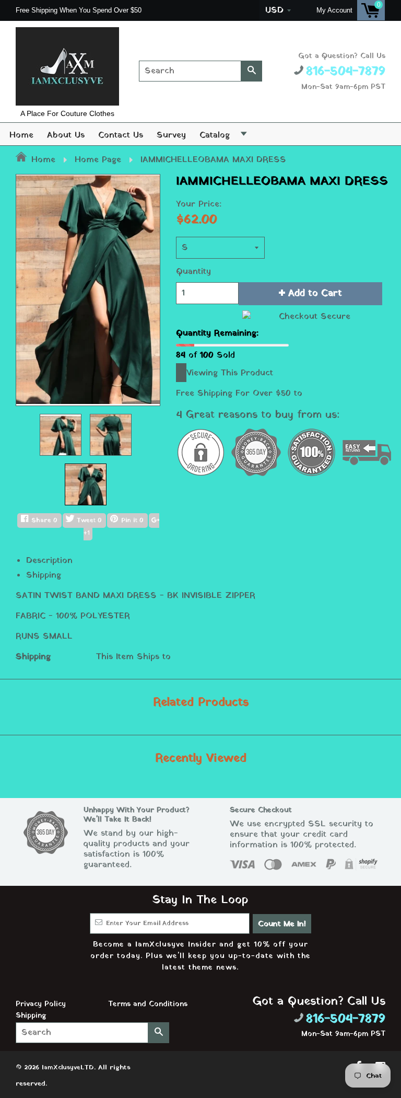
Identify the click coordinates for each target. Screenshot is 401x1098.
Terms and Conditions (147, 1004)
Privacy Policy (41, 1004)
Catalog (214, 135)
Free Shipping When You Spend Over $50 (80, 10)
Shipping (43, 575)
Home (21, 135)
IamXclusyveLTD (68, 1067)
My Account (334, 10)
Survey (171, 135)
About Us (66, 135)
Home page (98, 160)
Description (49, 560)
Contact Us (120, 135)
